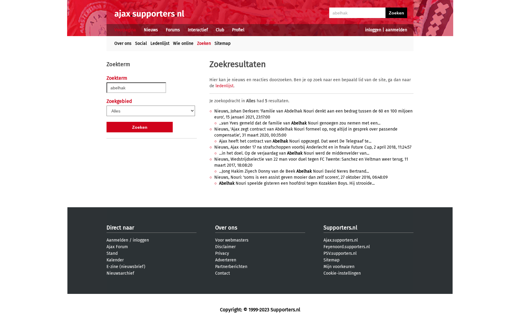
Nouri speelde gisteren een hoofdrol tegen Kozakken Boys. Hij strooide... (297, 183)
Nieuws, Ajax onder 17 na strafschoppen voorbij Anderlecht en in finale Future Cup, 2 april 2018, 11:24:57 (312, 147)
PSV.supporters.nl (340, 253)
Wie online (183, 43)
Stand (112, 253)
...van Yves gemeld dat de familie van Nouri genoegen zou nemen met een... (299, 123)
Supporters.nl (340, 227)
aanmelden (396, 29)
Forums (173, 29)
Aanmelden (117, 240)
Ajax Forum (117, 246)
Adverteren (225, 260)
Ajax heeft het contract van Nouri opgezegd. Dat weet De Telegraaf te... (295, 141)
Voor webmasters (232, 240)
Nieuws (151, 29)
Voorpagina (125, 29)
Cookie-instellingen (342, 273)
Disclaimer (225, 246)
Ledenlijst (159, 43)
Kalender (115, 260)
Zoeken (204, 43)
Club (220, 29)
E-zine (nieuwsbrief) (126, 266)
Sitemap (223, 43)
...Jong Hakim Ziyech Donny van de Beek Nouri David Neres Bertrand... (294, 171)
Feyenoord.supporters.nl (346, 246)
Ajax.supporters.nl (340, 240)
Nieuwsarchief (120, 273)
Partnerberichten (231, 266)
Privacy (222, 253)
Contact (222, 273)
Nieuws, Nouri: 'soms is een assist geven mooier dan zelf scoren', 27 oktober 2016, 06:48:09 (301, 177)
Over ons (123, 43)
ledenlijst (224, 85)
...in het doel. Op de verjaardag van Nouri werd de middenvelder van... (294, 153)
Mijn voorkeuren (338, 266)
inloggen (373, 29)
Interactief (198, 29)
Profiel (238, 29)
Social (141, 43)
